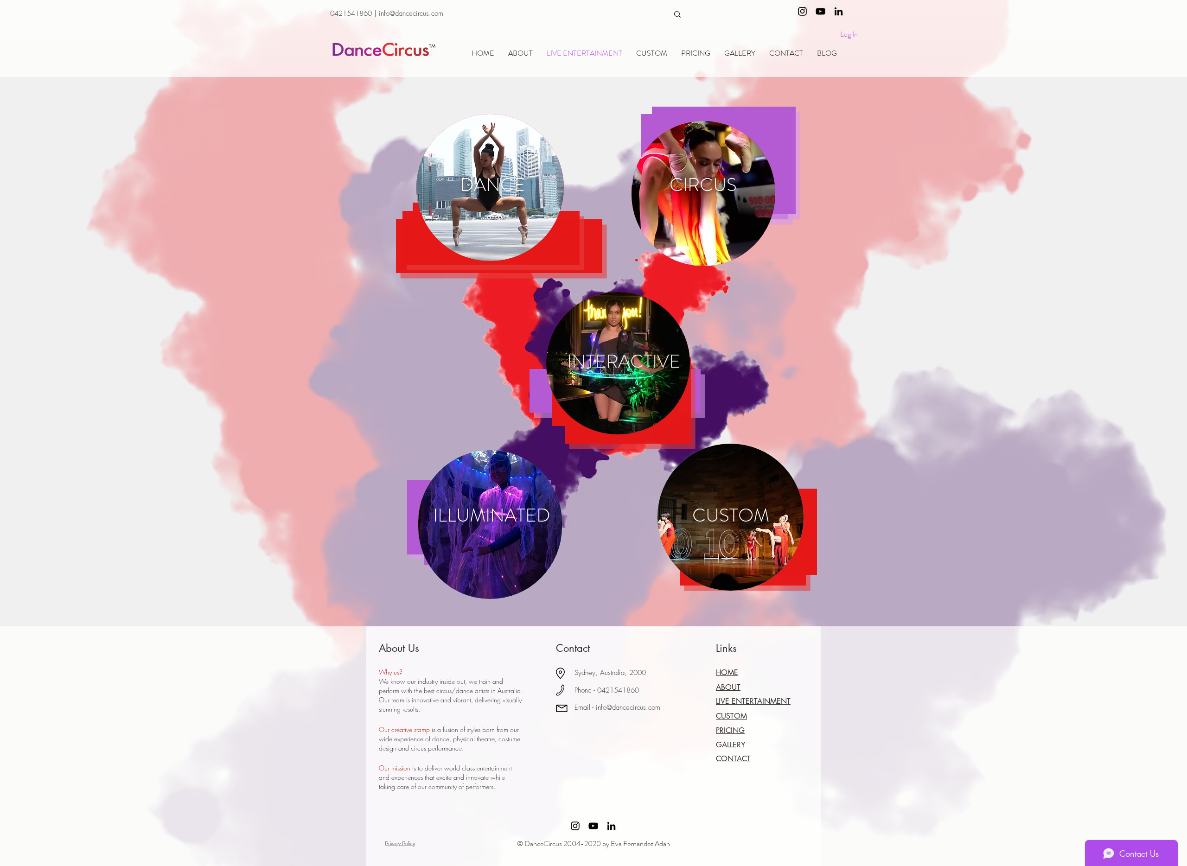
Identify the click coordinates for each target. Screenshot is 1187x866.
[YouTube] (820, 11)
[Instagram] (802, 11)
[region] (490, 187)
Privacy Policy (400, 843)
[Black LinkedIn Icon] (838, 11)
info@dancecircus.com (411, 13)
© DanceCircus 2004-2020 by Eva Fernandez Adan (593, 843)
